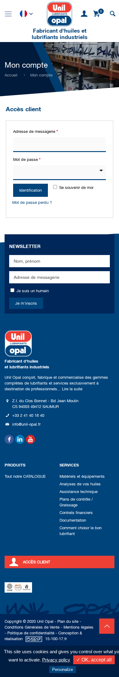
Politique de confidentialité (30, 633)
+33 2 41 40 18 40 (28, 415)
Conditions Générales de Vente (32, 627)
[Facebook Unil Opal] (9, 439)
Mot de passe (27, 159)
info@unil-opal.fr (26, 424)
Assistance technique (79, 491)
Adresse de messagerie (35, 131)
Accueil (11, 75)
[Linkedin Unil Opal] (19, 439)
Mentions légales (78, 627)
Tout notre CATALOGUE (25, 476)
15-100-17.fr (56, 638)
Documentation (73, 520)
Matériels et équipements (82, 476)
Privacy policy (56, 659)
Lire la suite (72, 389)
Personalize (62, 669)
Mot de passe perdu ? (32, 202)
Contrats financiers (76, 512)
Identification (30, 190)
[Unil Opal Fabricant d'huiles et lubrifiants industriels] (59, 14)
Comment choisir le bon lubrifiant (81, 531)
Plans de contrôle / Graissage (76, 502)
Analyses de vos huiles (80, 484)
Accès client (36, 562)
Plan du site (67, 621)
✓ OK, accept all (94, 659)
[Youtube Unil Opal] (30, 439)
